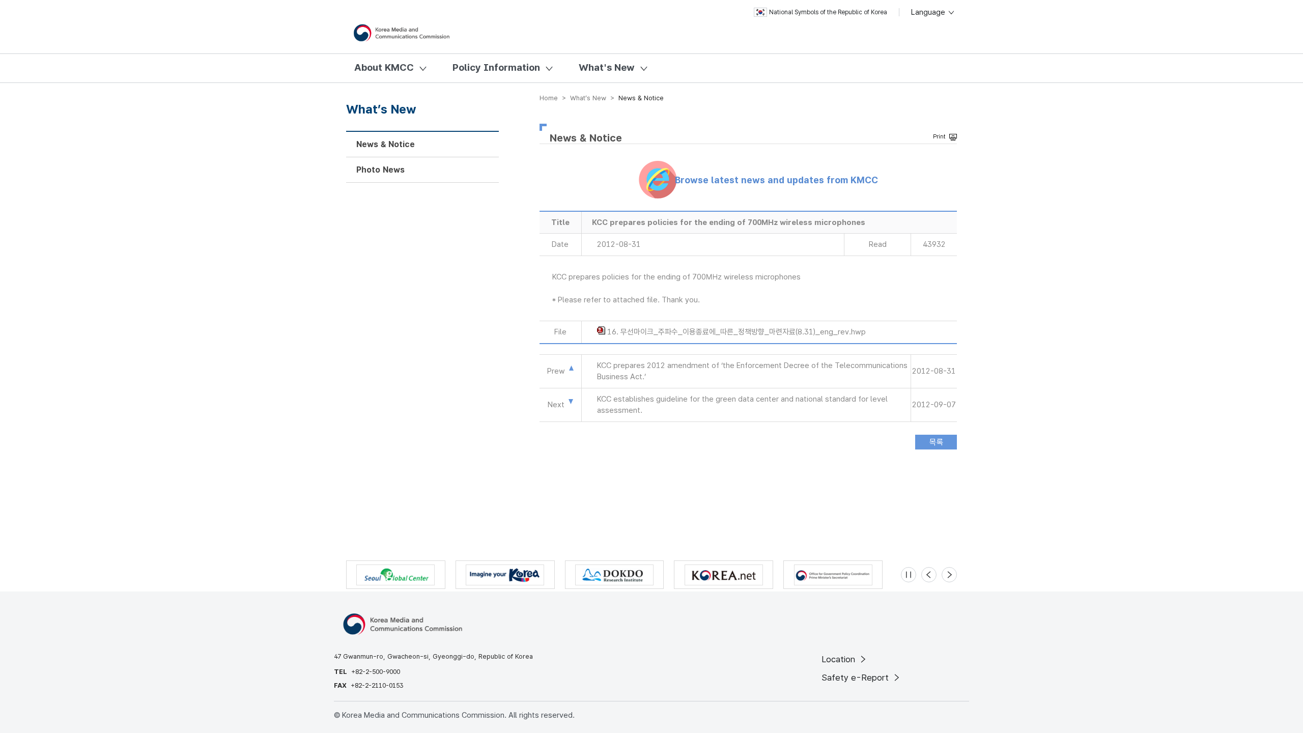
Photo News (380, 170)
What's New (607, 67)
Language (929, 12)
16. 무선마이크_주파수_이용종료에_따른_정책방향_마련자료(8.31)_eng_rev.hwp (736, 331)
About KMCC (384, 67)
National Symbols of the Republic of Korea (828, 12)
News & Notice (385, 144)
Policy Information (496, 67)
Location (840, 659)
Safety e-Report (856, 677)
